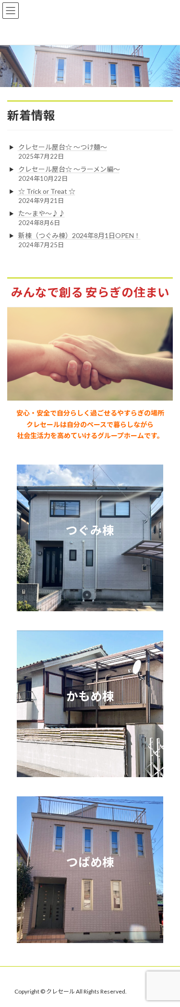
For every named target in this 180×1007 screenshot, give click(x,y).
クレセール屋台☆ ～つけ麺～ (62, 147)
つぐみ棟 (90, 530)
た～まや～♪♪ (41, 213)
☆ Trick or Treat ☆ (46, 191)
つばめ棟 (90, 862)
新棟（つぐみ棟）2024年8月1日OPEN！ (79, 235)
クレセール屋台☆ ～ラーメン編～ (69, 169)
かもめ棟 (90, 696)
